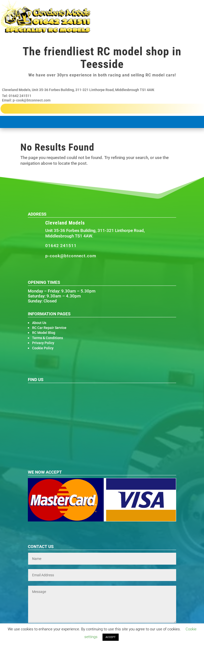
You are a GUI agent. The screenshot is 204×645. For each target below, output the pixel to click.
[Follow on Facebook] (40, 269)
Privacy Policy (43, 343)
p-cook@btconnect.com (32, 100)
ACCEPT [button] (110, 637)
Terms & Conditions (47, 338)
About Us (39, 323)
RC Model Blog (43, 333)
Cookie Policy (42, 348)
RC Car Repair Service (49, 328)
